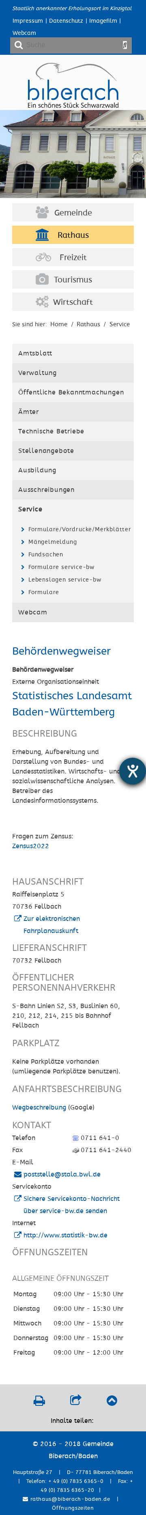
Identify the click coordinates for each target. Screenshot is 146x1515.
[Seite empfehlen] (75, 1403)
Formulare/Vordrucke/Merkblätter (78, 529)
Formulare (43, 592)
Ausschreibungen (46, 490)
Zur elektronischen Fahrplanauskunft (52, 925)
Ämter (28, 412)
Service (120, 324)
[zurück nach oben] (112, 1403)
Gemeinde (73, 213)
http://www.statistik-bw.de (65, 1235)
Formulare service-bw (61, 567)
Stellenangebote (46, 451)
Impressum (28, 20)
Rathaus (73, 235)
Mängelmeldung (52, 542)
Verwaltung (37, 373)
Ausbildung (37, 470)
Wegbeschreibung (39, 1107)
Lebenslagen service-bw (64, 579)
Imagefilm (103, 20)
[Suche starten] (124, 45)
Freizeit (73, 258)
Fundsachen (45, 554)
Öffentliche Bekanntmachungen (71, 392)
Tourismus (73, 280)
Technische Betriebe (51, 431)
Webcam (24, 33)
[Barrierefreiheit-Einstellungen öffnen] (132, 771)
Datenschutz (66, 20)
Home (58, 324)
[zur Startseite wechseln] (73, 106)
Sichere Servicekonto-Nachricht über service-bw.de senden (72, 1205)
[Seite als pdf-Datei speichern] (39, 1403)
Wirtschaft (73, 302)
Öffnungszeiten (73, 1508)
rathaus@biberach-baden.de (69, 1499)
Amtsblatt (35, 353)
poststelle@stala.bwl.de (62, 1174)
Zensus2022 (30, 846)
